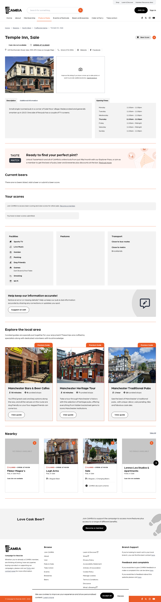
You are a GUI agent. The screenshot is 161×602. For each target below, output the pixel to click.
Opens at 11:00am (41, 45)
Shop (117, 2)
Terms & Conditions (90, 579)
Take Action (48, 568)
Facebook (96, 50)
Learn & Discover (127, 2)
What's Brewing (89, 587)
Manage (120, 596)
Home (7, 28)
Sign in (153, 10)
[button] (155, 463)
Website (83, 50)
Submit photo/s (92, 78)
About (46, 556)
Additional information (29, 100)
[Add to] (154, 37)
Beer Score (144, 37)
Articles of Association (92, 568)
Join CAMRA (49, 552)
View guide (16, 414)
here (153, 555)
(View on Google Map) (45, 50)
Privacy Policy (88, 560)
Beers (46, 579)
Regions (16, 28)
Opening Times (102, 100)
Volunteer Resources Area (144, 2)
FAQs (29, 568)
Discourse (87, 583)
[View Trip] (29, 365)
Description (11, 100)
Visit (45, 560)
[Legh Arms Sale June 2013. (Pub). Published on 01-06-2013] (61, 465)
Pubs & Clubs (49, 564)
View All (153, 433)
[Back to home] (13, 10)
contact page (10, 571)
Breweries (48, 576)
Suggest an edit (18, 309)
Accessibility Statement (92, 564)
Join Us (141, 10)
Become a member (67, 206)
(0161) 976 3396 (67, 50)
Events (47, 572)
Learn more (48, 597)
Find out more (105, 162)
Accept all (107, 595)
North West (26, 28)
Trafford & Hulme (40, 28)
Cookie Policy (88, 572)
